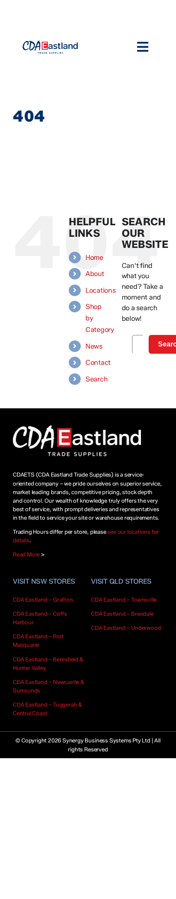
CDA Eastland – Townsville (124, 599)
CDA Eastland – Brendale (122, 613)
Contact (98, 362)
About (94, 274)
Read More (26, 554)
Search (96, 379)
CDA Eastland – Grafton (43, 599)
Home (94, 257)
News (94, 346)
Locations (100, 290)
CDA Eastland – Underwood (126, 627)
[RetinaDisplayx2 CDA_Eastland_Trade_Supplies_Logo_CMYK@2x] (50, 47)
